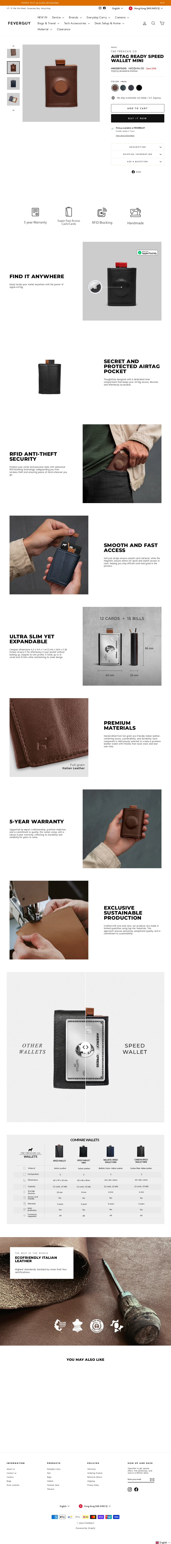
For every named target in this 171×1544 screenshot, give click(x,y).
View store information (125, 136)
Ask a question (137, 162)
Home (113, 47)
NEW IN (42, 17)
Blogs (9, 1481)
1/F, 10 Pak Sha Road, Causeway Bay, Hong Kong (29, 8)
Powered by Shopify (85, 1528)
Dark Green (123, 87)
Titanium (50, 1489)
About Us (11, 1469)
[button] (163, 1542)
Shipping (115, 71)
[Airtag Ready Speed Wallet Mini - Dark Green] (22, 1420)
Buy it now (137, 118)
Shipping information (137, 154)
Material (43, 29)
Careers (10, 1477)
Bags (49, 1477)
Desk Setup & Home (108, 23)
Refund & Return (94, 1477)
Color (119, 82)
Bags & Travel (47, 23)
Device (56, 17)
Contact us (11, 1473)
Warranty (91, 1469)
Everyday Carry (97, 17)
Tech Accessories (75, 23)
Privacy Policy (93, 1485)
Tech (49, 1473)
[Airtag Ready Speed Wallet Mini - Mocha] (18, 1420)
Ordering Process (94, 1473)
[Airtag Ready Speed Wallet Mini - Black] (31, 1420)
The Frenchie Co (124, 51)
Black (139, 87)
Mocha (115, 87)
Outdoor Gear (53, 1485)
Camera (120, 17)
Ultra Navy (131, 87)
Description (137, 147)
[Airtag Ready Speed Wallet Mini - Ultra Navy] (27, 1420)
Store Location (13, 1485)
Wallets (50, 1481)
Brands (74, 17)
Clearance (63, 29)
